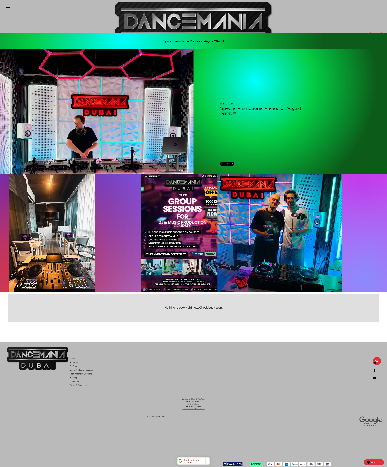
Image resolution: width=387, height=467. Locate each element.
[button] (9, 7)
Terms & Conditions (78, 385)
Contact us (74, 381)
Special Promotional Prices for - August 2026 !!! (193, 41)
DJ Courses (75, 366)
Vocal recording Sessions (81, 374)
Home (72, 358)
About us (74, 362)
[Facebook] (374, 370)
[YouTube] (374, 377)
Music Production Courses (81, 370)
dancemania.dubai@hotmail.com (193, 409)
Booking (73, 377)
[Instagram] (374, 363)
